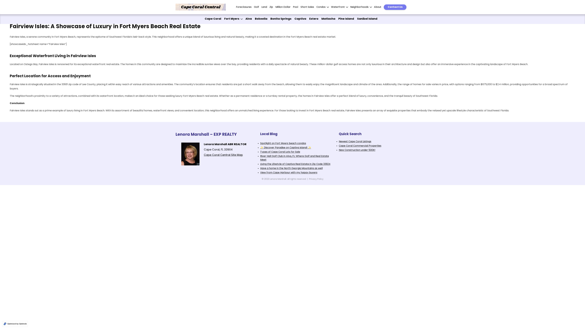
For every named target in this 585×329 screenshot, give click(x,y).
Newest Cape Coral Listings (355, 141)
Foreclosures (244, 7)
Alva (248, 19)
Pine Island (346, 19)
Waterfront (338, 7)
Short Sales (307, 7)
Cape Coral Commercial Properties (360, 146)
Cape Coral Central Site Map (223, 155)
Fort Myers (231, 19)
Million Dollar (283, 7)
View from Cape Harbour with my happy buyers (288, 173)
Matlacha (328, 19)
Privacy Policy (316, 179)
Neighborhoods (359, 7)
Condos (321, 7)
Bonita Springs (280, 19)
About (377, 7)
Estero (313, 19)
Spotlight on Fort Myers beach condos (283, 143)
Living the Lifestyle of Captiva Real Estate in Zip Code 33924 (295, 164)
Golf (256, 7)
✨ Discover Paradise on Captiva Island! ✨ (285, 148)
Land (264, 7)
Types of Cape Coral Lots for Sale (280, 152)
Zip (271, 7)
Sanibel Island (367, 19)
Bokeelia (261, 19)
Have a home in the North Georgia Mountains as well (291, 168)
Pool (295, 7)
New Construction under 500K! (357, 150)
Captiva (300, 19)
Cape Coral (213, 19)
